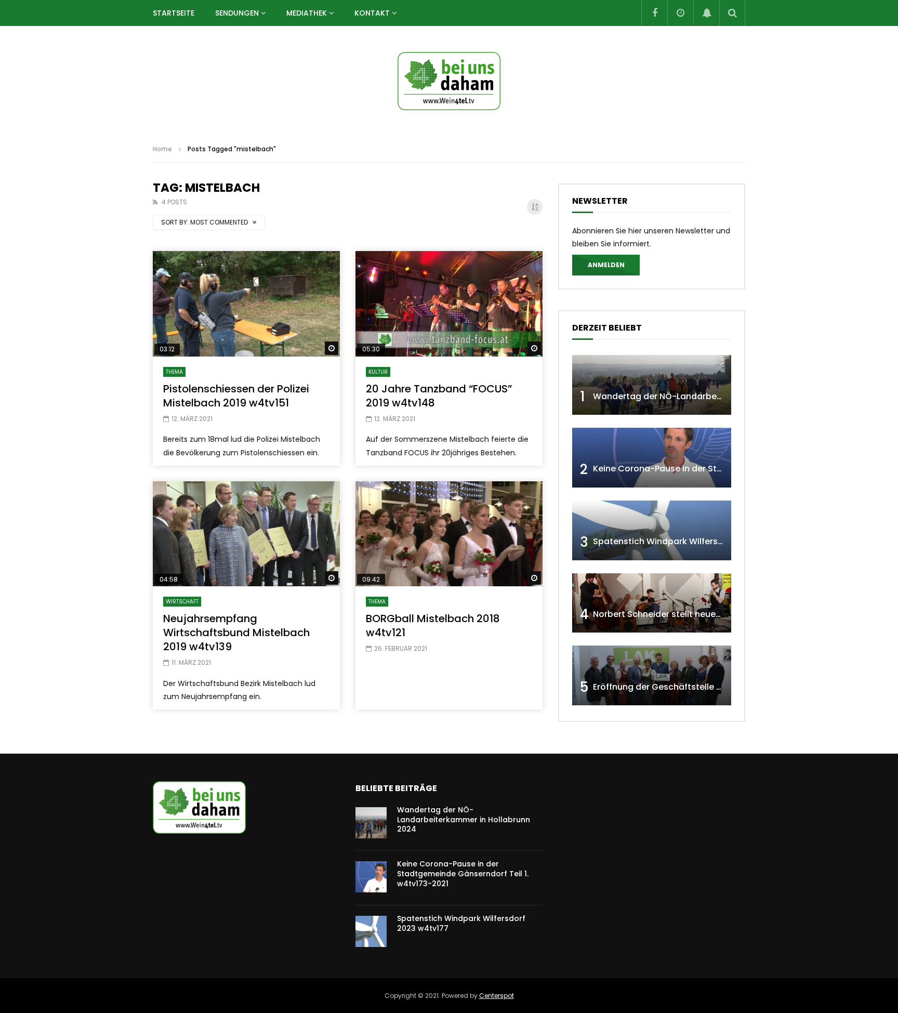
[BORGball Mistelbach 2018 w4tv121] (449, 534)
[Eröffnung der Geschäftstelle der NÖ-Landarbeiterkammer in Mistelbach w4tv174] (651, 675)
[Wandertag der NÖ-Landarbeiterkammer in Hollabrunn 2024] (651, 385)
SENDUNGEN (237, 13)
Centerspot (496, 995)
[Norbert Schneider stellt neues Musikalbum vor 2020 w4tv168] (651, 603)
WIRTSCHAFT (182, 602)
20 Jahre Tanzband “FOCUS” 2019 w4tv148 (439, 395)
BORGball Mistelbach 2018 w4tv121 (433, 625)
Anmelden (606, 264)
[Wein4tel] (449, 81)
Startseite (173, 13)
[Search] (732, 13)
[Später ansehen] (680, 13)
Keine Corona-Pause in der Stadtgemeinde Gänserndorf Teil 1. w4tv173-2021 (463, 874)
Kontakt (372, 13)
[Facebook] (654, 13)
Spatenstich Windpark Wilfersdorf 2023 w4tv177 (693, 541)
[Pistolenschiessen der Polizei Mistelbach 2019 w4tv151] (246, 304)
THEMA (174, 372)
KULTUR (378, 372)
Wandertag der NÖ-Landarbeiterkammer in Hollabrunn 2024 (720, 396)
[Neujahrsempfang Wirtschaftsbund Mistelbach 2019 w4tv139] (246, 534)
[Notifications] (706, 13)
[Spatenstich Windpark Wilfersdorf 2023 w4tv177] (651, 530)
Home (162, 148)
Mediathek (306, 13)
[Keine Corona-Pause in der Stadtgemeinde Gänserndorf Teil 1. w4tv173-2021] (651, 458)
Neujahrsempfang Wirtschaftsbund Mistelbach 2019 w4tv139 (236, 632)
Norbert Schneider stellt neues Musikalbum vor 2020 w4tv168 (720, 614)
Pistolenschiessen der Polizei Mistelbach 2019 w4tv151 (236, 395)
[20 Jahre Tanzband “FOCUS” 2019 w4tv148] (449, 304)
